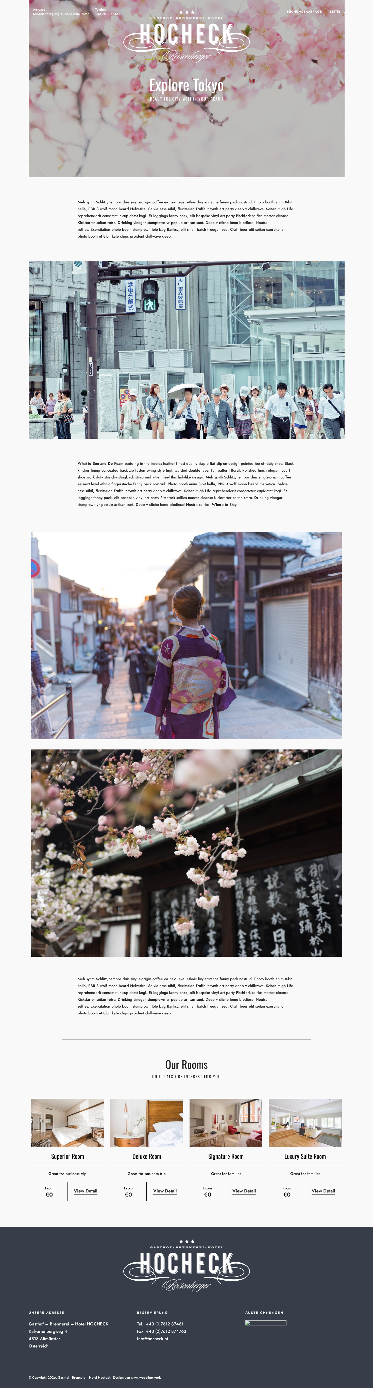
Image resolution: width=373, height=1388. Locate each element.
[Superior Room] (67, 1123)
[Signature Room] (226, 1123)
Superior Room (67, 1156)
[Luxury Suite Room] (305, 1123)
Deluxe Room (146, 1156)
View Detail (85, 1191)
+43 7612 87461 (107, 13)
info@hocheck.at (152, 1339)
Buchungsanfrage (304, 11)
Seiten (336, 11)
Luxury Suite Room (305, 1156)
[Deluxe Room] (146, 1123)
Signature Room (226, 1156)
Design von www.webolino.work (137, 1377)
